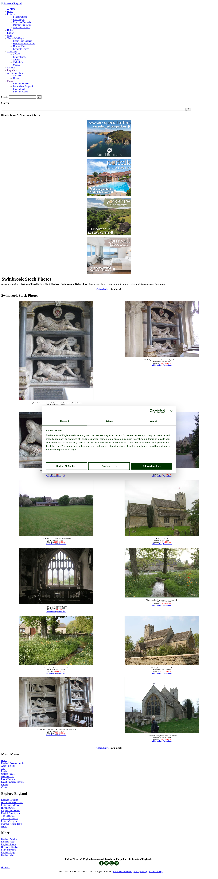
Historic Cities (19, 46)
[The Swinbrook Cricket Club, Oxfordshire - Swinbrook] (56, 507)
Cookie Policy (156, 871)
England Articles (21, 83)
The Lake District (9, 818)
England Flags (8, 852)
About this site (8, 766)
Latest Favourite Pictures (12, 782)
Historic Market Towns (24, 43)
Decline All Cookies (66, 466)
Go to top (5, 867)
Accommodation (15, 73)
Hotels (16, 78)
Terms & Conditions (122, 871)
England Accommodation (13, 763)
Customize (107, 466)
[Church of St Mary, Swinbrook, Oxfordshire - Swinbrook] (162, 704)
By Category (19, 19)
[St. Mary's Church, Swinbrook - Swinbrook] (162, 639)
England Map (7, 855)
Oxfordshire (102, 289)
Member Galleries (21, 27)
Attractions (12, 51)
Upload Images (8, 774)
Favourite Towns (21, 49)
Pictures (11, 14)
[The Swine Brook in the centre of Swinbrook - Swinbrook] (162, 571)
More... (16, 65)
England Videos (20, 89)
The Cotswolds (8, 816)
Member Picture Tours (11, 824)
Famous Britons (8, 849)
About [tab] (153, 421)
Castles (16, 59)
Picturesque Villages (22, 41)
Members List (7, 776)
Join (3, 768)
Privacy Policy (140, 871)
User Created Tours (22, 25)
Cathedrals (18, 62)
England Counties (9, 800)
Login (4, 771)
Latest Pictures (20, 17)
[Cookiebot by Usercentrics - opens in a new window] (152, 411)
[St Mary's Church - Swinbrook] (162, 507)
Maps (9, 35)
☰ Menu (11, 9)
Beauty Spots (19, 57)
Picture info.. (167, 365)
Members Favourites (22, 22)
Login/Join (12, 70)
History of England (10, 847)
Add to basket (156, 365)
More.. (10, 81)
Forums (4, 784)
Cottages (17, 75)
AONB (16, 54)
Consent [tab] (64, 421)
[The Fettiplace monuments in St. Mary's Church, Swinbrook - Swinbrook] (56, 701)
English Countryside (10, 813)
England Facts (8, 841)
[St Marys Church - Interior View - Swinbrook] (56, 575)
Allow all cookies (151, 466)
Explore (11, 33)
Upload (10, 30)
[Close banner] (171, 411)
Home (10, 11)
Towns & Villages (15, 38)
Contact (4, 787)
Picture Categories (9, 821)
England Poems (20, 91)
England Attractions (10, 810)
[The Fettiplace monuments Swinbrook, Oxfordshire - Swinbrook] (162, 328)
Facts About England (23, 86)
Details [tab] (109, 421)
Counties (11, 67)
